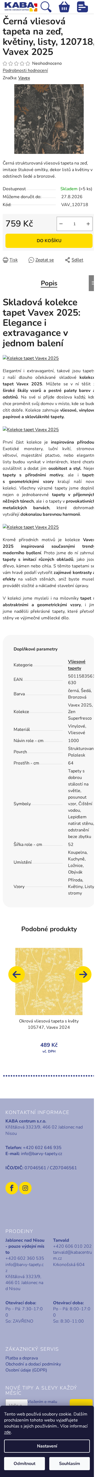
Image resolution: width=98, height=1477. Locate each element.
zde (7, 1432)
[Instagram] (25, 1188)
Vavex (24, 78)
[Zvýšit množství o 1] (88, 224)
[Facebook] (11, 1188)
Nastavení (47, 1446)
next (86, 977)
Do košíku (49, 241)
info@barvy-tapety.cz (41, 1154)
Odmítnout (24, 1464)
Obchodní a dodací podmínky (33, 1364)
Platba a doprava (21, 1358)
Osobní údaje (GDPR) (26, 1370)
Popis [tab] (49, 283)
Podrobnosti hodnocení (25, 71)
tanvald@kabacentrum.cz (72, 1255)
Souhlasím (69, 1464)
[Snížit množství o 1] (61, 224)
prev (19, 977)
